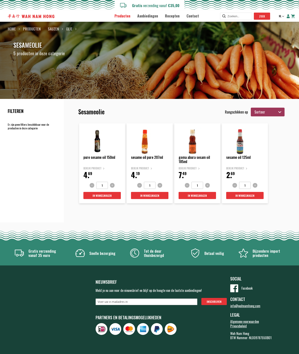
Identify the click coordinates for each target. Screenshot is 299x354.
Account (288, 16)
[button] (281, 16)
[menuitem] (122, 16)
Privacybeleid (238, 326)
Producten (32, 28)
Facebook (247, 288)
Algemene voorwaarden (244, 321)
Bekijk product (92, 168)
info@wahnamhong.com (245, 305)
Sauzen (53, 28)
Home (12, 28)
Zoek (262, 16)
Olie (69, 28)
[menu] (156, 16)
